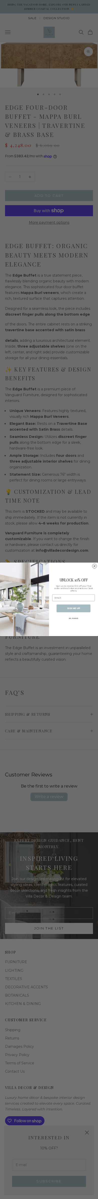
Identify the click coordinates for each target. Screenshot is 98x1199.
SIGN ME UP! (73, 608)
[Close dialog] (94, 566)
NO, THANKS (73, 618)
